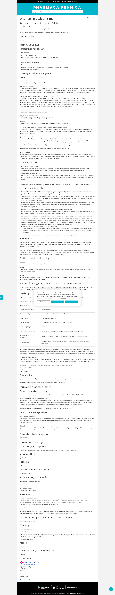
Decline (57, 301)
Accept (71, 301)
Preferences (43, 301)
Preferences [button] (63, 298)
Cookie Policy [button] (70, 296)
